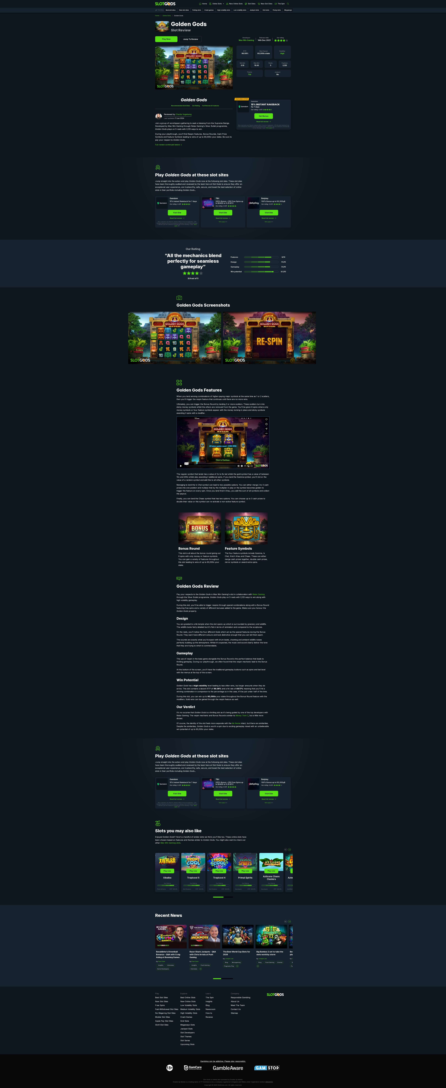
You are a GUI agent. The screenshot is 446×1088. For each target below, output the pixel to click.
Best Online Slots (187, 997)
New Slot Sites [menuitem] (266, 4)
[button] (285, 849)
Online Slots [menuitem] (217, 4)
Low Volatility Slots (188, 1005)
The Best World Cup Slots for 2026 (236, 953)
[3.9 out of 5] (280, 40)
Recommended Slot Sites (180, 106)
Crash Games (186, 1017)
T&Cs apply (269, 128)
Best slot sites (170, 10)
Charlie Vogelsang (184, 114)
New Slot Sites (161, 1001)
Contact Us (236, 1009)
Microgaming (236, 962)
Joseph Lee (229, 958)
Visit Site (177, 212)
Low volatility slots (240, 10)
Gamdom (254, 101)
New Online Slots (188, 1001)
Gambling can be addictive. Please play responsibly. (223, 1061)
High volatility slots (223, 10)
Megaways (288, 10)
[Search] (288, 3)
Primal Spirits (245, 877)
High (282, 53)
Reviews (209, 1017)
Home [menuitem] (204, 4)
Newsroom (210, 1009)
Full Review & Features (210, 106)
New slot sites (184, 10)
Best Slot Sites (161, 997)
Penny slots (277, 10)
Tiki (249, 74)
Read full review (262, 121)
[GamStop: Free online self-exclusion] (267, 1068)
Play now (167, 871)
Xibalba (167, 877)
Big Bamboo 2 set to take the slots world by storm (269, 953)
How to (209, 1013)
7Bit (217, 198)
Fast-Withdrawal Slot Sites (166, 1009)
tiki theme (236, 723)
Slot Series (185, 1040)
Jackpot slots (254, 10)
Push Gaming (205, 965)
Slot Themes (186, 1036)
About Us (235, 1001)
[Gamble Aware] (228, 1068)
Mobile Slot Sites (162, 1017)
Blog (226, 962)
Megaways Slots (187, 1025)
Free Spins (160, 1005)
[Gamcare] (193, 1067)
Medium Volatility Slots (190, 1009)
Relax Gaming (259, 594)
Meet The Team (238, 1005)
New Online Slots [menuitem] (236, 4)
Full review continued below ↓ (168, 144)
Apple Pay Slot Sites (164, 1021)
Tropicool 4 (219, 877)
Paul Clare (161, 961)
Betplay (264, 198)
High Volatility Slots (188, 1013)
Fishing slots (196, 10)
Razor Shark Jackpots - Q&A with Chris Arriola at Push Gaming (203, 954)
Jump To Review (190, 39)
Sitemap (234, 1013)
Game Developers (163, 969)
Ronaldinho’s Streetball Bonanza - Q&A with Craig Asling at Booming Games (168, 954)
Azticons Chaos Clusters (271, 877)
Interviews (170, 965)
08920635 (269, 1082)
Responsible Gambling (240, 997)
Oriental (279, 962)
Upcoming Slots (187, 1044)
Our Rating (196, 106)
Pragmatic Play (229, 966)
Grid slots (266, 10)
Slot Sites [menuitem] (251, 4)
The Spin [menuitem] (281, 4)
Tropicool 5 (193, 877)
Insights (160, 965)
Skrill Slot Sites (161, 1025)
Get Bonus (263, 116)
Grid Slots (184, 1021)
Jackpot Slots (186, 1029)
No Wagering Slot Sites (165, 1013)
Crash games (209, 10)
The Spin (210, 997)
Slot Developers (187, 1032)
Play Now (166, 39)
